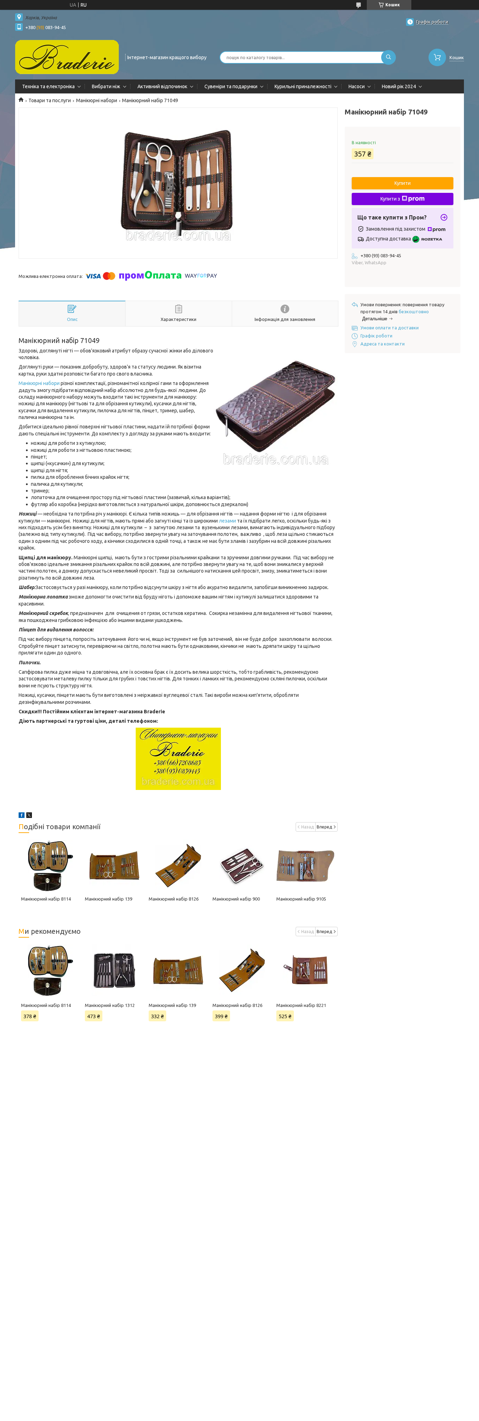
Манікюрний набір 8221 (301, 1005)
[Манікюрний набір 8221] (305, 970)
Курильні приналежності (303, 86)
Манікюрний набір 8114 (46, 898)
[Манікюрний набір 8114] (50, 866)
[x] (29, 816)
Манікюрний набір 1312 (110, 1005)
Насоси (357, 86)
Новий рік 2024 (399, 86)
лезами (227, 521)
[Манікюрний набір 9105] (305, 866)
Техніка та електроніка (48, 86)
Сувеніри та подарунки (230, 86)
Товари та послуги (49, 100)
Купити (402, 183)
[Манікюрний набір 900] (241, 866)
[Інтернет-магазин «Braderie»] (67, 56)
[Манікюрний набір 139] (114, 866)
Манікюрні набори (96, 100)
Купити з (390, 199)
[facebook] (22, 816)
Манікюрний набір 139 (108, 898)
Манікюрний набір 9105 (301, 898)
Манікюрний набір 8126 (173, 898)
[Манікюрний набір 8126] (178, 866)
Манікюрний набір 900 (236, 898)
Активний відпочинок (162, 86)
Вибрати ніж (106, 86)
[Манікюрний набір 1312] (114, 970)
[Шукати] (388, 57)
